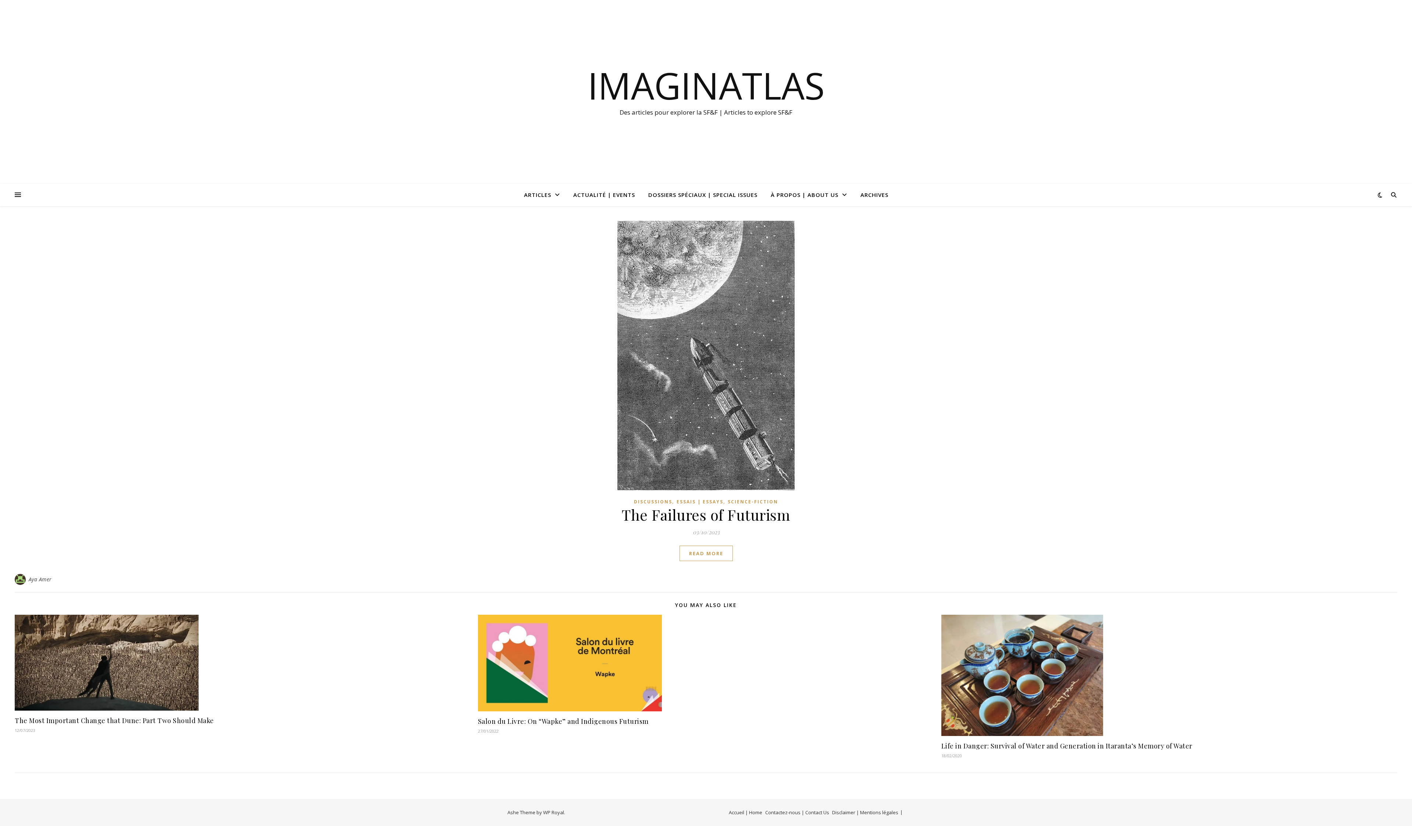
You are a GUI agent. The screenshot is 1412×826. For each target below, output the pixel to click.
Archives (874, 194)
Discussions (653, 502)
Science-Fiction (753, 502)
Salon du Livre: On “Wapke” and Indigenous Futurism (563, 721)
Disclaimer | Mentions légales (865, 812)
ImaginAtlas (706, 85)
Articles (537, 194)
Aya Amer (40, 579)
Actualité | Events (604, 194)
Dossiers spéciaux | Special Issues (702, 194)
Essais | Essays (700, 502)
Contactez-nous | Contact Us (797, 812)
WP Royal (553, 812)
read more (706, 553)
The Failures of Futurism (706, 514)
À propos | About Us (804, 194)
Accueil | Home (745, 812)
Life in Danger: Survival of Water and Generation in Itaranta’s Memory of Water (1066, 745)
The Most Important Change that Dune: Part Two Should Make (114, 720)
